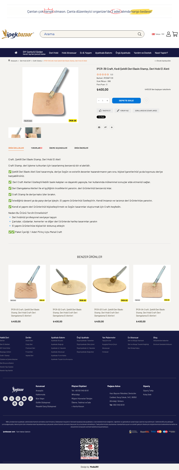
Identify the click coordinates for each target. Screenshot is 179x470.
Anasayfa (39, 390)
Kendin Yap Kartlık (6, 370)
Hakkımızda (40, 394)
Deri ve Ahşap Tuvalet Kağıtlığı (138, 344)
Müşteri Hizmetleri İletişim (82, 398)
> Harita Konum (78, 406)
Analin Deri (29, 340)
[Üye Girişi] (168, 34)
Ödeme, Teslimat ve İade (81, 402)
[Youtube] (24, 398)
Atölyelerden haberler (161, 340)
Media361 (94, 467)
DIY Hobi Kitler (5, 348)
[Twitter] (11, 398)
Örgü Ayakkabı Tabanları (85, 340)
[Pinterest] (14, 403)
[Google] (21, 403)
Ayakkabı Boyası (57, 340)
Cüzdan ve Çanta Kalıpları (9, 359)
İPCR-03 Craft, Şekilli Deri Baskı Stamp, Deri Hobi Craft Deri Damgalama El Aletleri (108, 312)
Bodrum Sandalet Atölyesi (162, 344)
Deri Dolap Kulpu (133, 348)
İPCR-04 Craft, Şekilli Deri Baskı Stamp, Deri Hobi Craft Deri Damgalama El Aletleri (150, 312)
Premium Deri (30, 348)
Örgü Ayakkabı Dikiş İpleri (86, 344)
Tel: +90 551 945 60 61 (80, 390)
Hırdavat (105, 352)
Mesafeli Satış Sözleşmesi (46, 406)
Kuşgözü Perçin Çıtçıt (109, 344)
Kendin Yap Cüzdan (6, 367)
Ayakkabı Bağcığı (57, 344)
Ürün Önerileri (81, 148)
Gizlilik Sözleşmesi (43, 402)
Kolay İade (147, 394)
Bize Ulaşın (40, 398)
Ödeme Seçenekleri (58, 148)
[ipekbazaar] (18, 34)
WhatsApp (76, 394)
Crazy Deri (29, 344)
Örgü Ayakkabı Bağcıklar (85, 352)
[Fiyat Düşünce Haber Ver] (111, 127)
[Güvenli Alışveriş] (152, 431)
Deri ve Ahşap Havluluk (136, 340)
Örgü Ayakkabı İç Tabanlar (86, 348)
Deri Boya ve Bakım (7, 363)
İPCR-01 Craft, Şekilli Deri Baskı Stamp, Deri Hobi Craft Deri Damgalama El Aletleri (25, 312)
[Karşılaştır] (105, 127)
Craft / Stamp (5, 355)
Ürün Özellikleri (16, 148)
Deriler (2, 340)
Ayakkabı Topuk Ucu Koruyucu (62, 359)
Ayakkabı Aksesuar (58, 352)
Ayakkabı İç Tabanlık (58, 348)
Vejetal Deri (29, 355)
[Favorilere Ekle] (146, 100)
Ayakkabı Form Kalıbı (58, 355)
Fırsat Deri (29, 352)
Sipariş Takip (148, 390)
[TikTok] (30, 398)
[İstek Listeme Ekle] (99, 127)
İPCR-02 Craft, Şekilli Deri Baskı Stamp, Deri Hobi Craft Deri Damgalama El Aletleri (67, 312)
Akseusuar (106, 348)
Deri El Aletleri (5, 344)
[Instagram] (18, 398)
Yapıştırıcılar (106, 340)
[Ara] (139, 34)
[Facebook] (5, 398)
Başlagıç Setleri (5, 352)
